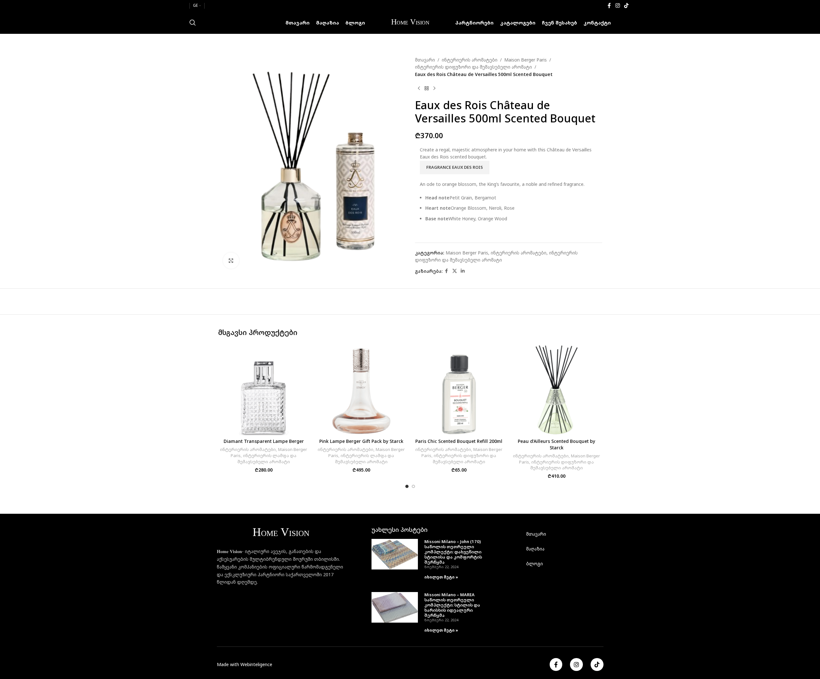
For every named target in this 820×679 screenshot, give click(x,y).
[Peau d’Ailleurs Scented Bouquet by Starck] (556, 389)
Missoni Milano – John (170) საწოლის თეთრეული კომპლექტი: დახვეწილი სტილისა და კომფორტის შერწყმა (453, 552)
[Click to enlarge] (231, 261)
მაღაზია (535, 549)
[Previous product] (419, 88)
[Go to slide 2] (413, 486)
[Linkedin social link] (463, 271)
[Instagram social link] (617, 5)
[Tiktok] (597, 664)
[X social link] (454, 271)
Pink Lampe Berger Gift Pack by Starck (361, 441)
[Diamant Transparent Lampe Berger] (263, 389)
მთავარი (425, 60)
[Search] (192, 22)
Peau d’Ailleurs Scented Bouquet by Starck (556, 444)
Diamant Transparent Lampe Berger (264, 441)
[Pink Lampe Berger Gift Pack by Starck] (361, 389)
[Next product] (434, 88)
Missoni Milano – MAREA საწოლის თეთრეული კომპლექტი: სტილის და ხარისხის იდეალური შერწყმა (452, 605)
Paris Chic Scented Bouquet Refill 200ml (458, 441)
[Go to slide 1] (407, 486)
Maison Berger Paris (525, 60)
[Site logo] (410, 22)
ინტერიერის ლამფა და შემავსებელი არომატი (267, 458)
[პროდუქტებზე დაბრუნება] (426, 88)
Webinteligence (256, 664)
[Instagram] (576, 664)
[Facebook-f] (556, 664)
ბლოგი (534, 563)
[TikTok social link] (626, 5)
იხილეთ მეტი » (441, 577)
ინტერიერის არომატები (469, 60)
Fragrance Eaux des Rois (454, 167)
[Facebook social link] (609, 5)
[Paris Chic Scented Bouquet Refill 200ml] (459, 389)
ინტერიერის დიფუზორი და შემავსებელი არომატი (473, 67)
